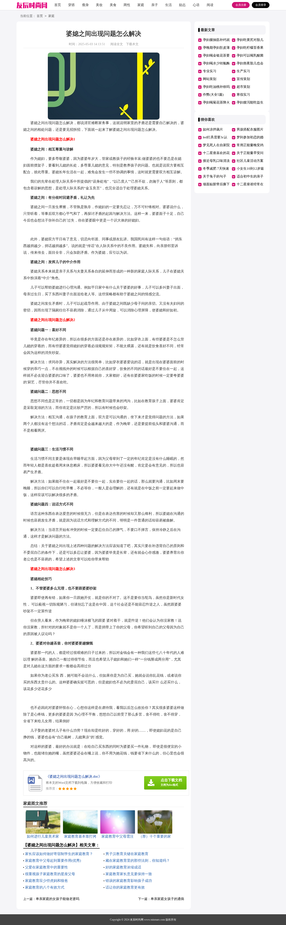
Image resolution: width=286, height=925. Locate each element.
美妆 (99, 5)
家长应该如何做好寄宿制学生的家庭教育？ (59, 854)
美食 (113, 5)
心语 (196, 5)
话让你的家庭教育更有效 (125, 887)
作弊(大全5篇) (213, 94)
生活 (168, 5)
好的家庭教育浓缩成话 (123, 867)
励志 (182, 5)
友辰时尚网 (136, 919)
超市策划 (243, 87)
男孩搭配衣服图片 (250, 129)
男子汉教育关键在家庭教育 (126, 854)
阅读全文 (116, 44)
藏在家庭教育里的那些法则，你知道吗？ (137, 860)
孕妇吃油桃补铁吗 (216, 87)
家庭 (140, 5)
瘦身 (85, 5)
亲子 (154, 5)
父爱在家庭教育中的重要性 (46, 867)
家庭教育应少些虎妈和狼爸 (46, 881)
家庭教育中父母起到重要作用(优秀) (53, 860)
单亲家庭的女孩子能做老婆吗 (57, 899)
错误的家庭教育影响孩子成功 (128, 881)
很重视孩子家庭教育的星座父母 (50, 874)
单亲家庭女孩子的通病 (167, 899)
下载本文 (132, 44)
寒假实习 (243, 94)
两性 (127, 5)
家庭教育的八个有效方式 (44, 887)
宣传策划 (243, 79)
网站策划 (209, 79)
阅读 (210, 5)
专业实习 (209, 71)
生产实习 (243, 71)
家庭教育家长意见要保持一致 (128, 874)
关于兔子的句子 (214, 176)
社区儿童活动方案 (250, 161)
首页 (57, 5)
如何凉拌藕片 (213, 129)
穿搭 (71, 5)
